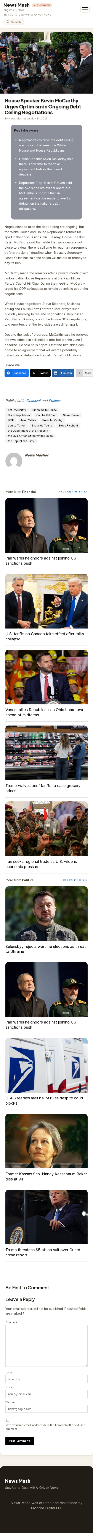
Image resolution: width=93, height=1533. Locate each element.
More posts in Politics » (74, 879)
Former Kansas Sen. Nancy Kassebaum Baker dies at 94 (46, 1141)
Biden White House (44, 410)
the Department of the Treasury (28, 430)
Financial (33, 400)
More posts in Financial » (73, 491)
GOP (11, 420)
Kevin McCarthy (52, 420)
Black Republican (19, 415)
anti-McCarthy (17, 410)
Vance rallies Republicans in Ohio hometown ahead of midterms (46, 677)
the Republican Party (21, 441)
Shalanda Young (42, 425)
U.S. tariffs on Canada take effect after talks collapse (46, 601)
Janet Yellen (28, 420)
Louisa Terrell (16, 425)
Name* (9, 1372)
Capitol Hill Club (46, 415)
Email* (9, 1387)
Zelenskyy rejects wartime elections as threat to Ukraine (46, 913)
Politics (54, 400)
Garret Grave (71, 415)
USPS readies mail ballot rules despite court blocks (46, 1065)
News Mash (16, 5)
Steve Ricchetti (68, 425)
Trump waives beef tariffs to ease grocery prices (46, 753)
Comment (11, 1322)
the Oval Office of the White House (30, 435)
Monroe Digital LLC (46, 1508)
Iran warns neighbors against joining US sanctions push (46, 525)
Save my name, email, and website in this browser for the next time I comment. (45, 1426)
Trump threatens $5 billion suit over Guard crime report (46, 1217)
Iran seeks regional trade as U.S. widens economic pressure (46, 828)
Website (10, 1402)
